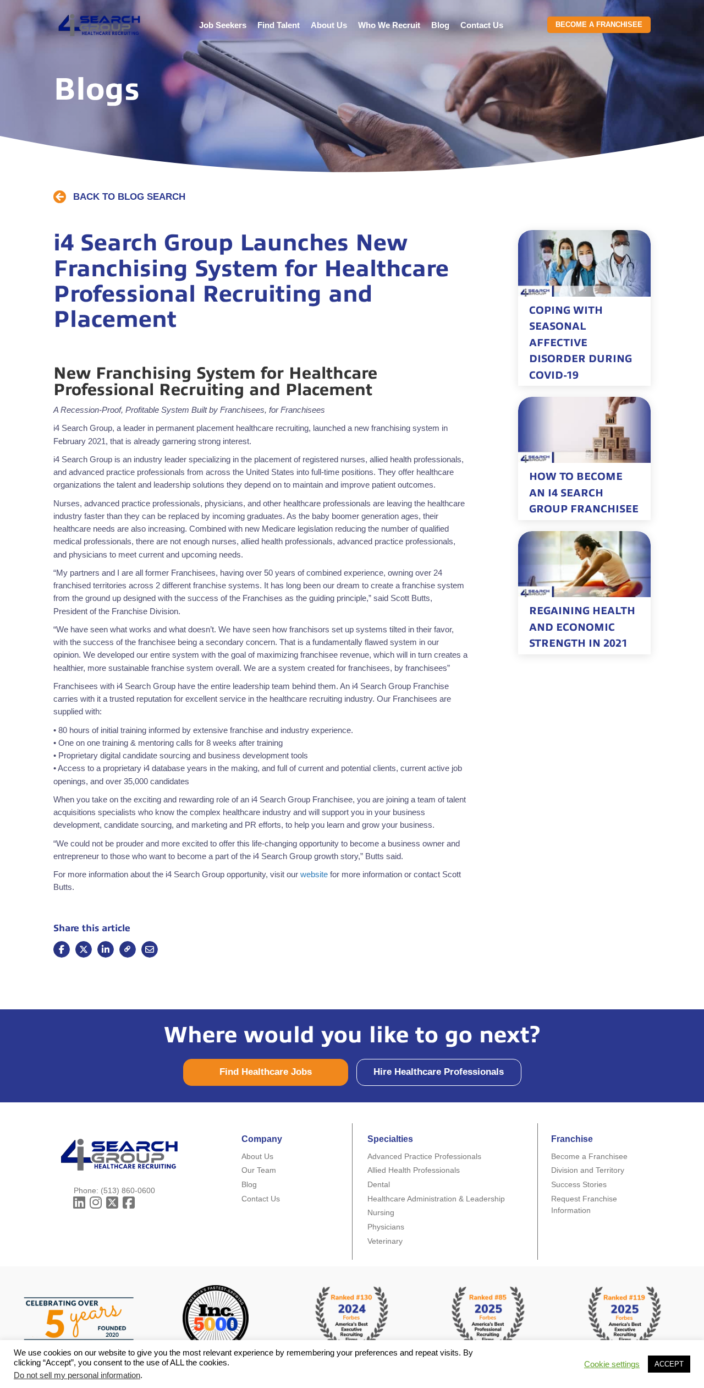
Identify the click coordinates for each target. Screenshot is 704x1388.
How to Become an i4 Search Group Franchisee (584, 493)
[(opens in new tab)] (488, 1317)
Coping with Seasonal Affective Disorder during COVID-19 (580, 342)
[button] (119, 197)
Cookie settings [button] (612, 1364)
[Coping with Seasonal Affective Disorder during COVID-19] (584, 262)
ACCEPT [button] (669, 1364)
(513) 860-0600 (128, 1190)
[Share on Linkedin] (105, 949)
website (314, 874)
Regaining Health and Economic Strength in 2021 (582, 627)
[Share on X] (83, 949)
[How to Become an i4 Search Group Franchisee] (584, 429)
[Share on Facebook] (61, 949)
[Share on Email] (127, 949)
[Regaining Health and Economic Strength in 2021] (584, 563)
